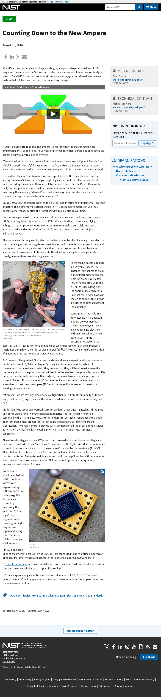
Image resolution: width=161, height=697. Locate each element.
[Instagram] (127, 646)
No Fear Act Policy (114, 679)
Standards (97, 595)
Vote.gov (129, 686)
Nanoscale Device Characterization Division (130, 173)
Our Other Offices (36, 667)
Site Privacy (10, 679)
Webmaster (8, 667)
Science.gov (105, 686)
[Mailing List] (155, 646)
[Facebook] (6, 57)
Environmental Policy (144, 679)
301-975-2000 (9, 661)
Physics (26, 595)
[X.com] (18, 57)
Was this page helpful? (80, 630)
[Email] (24, 57)
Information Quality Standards (63, 686)
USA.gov (118, 686)
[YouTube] (134, 646)
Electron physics (76, 595)
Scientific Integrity (36, 686)
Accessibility (25, 679)
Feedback (149, 657)
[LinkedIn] (120, 646)
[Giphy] (141, 646)
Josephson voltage (16, 564)
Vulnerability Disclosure (90, 679)
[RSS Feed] (148, 646)
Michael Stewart (121, 103)
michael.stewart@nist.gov (127, 107)
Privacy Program (42, 679)
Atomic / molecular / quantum (49, 595)
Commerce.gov (88, 686)
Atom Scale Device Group (134, 180)
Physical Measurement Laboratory (132, 166)
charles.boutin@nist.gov (126, 79)
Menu (153, 7)
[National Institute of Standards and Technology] (25, 645)
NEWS (9, 19)
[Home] (11, 7)
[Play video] (53, 114)
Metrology (14, 595)
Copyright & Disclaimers (64, 679)
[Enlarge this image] (34, 294)
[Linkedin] (12, 57)
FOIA (128, 679)
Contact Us (22, 667)
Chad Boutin (119, 76)
